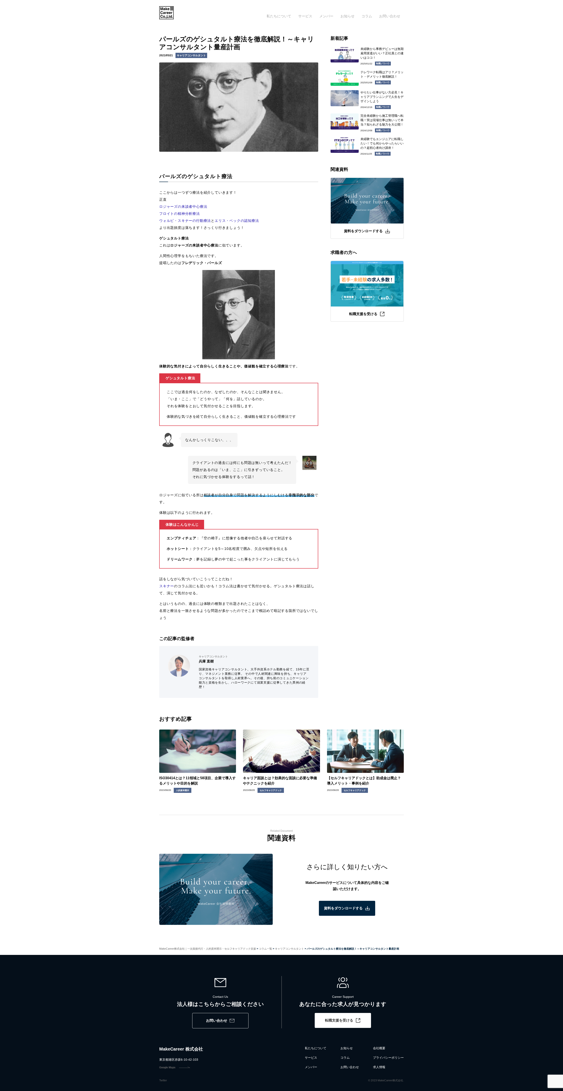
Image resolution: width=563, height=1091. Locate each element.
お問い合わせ (389, 16)
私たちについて (279, 16)
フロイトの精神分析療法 (179, 213)
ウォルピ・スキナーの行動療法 (185, 221)
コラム (367, 16)
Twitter (163, 1080)
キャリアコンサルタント (191, 55)
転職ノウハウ (382, 63)
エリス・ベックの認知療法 (237, 221)
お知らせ (347, 16)
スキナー (166, 586)
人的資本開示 (182, 790)
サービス (305, 16)
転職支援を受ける (339, 1020)
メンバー (326, 16)
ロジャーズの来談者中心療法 (183, 206)
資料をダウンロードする (343, 908)
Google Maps (167, 1067)
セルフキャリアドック (271, 790)
